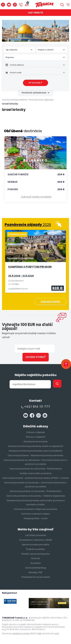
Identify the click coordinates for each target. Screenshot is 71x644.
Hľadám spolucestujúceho (35, 553)
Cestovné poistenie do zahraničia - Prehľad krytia (35, 468)
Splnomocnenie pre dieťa (35, 544)
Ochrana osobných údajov (35, 513)
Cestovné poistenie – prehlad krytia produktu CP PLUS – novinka (35, 478)
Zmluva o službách (35, 436)
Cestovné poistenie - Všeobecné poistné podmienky (35, 455)
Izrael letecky (10, 103)
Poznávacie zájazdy (41, 99)
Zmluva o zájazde (35, 432)
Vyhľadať (35, 82)
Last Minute (35, 12)
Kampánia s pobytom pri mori (30, 267)
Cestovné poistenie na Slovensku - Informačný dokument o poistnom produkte (35, 484)
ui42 (56, 633)
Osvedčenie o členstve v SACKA (35, 539)
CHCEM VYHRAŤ (35, 357)
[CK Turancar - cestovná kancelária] (44, 4)
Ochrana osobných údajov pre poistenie (35, 509)
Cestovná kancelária (14, 99)
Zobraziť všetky (50, 301)
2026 (28, 224)
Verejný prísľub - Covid (35, 518)
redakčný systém (21, 633)
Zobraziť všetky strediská (36, 196)
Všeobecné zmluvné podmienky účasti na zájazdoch (35, 446)
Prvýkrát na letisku (35, 549)
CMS (39, 633)
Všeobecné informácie (35, 441)
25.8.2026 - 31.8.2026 (21, 275)
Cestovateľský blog (35, 567)
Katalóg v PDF (35, 572)
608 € (57, 288)
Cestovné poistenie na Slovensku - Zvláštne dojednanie (35, 495)
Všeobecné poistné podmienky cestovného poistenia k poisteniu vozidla (35, 502)
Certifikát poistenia (35, 535)
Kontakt (35, 401)
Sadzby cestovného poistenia (36, 473)
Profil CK (35, 558)
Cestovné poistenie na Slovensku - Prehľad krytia (35, 491)
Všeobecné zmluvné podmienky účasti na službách (35, 450)
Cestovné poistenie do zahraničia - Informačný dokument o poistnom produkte (36, 462)
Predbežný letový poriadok (35, 577)
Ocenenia (35, 563)
